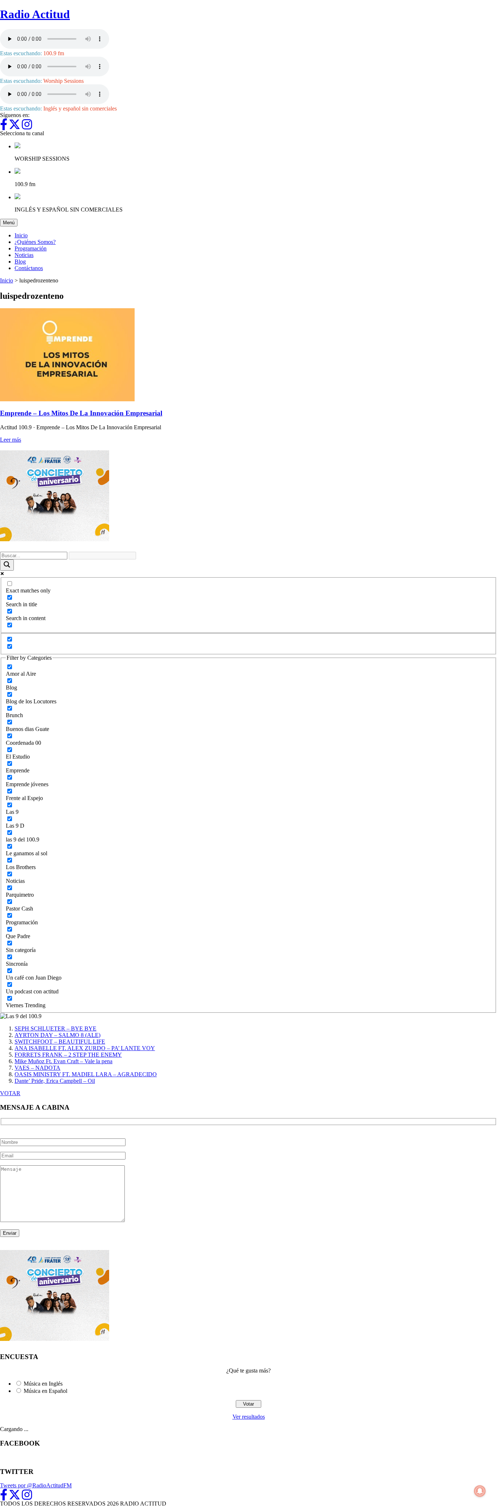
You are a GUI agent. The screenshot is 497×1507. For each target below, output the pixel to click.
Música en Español (45, 1391)
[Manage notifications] (480, 1491)
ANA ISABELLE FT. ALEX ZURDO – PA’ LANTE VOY (85, 1048)
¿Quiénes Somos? (35, 242)
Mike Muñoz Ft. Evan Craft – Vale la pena (63, 1061)
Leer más (10, 440)
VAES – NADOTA (37, 1068)
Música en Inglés (43, 1384)
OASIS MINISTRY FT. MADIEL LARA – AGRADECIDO (86, 1074)
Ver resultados (248, 1417)
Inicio (21, 235)
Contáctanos (29, 268)
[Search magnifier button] (7, 565)
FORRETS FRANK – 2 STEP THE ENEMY (68, 1055)
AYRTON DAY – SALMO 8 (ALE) (57, 1035)
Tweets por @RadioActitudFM (36, 1485)
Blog (20, 261)
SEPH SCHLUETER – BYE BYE (55, 1028)
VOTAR (10, 1093)
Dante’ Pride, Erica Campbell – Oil (55, 1081)
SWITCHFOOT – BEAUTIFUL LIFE (60, 1041)
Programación (31, 248)
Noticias (24, 255)
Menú (10, 222)
